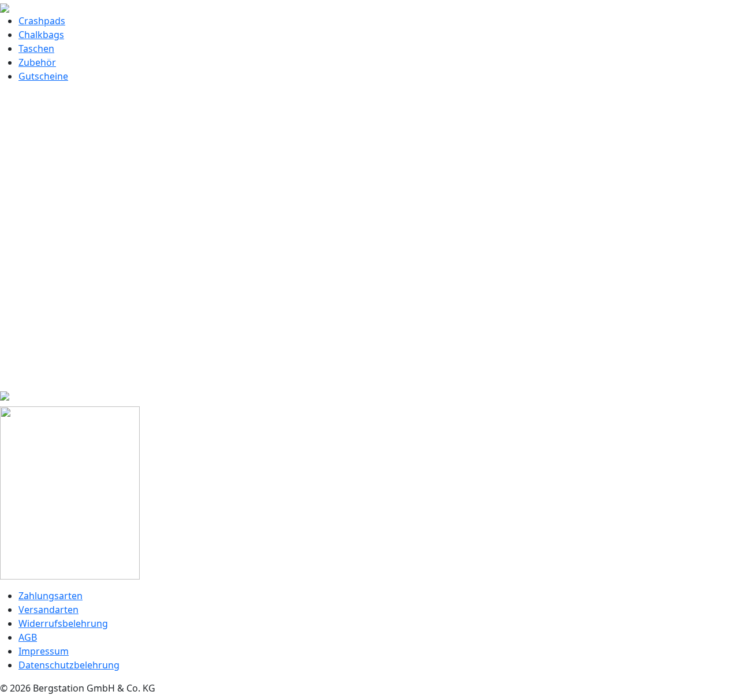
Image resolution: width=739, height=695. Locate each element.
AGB (27, 637)
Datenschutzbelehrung (69, 665)
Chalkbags (41, 34)
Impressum (43, 651)
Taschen (36, 48)
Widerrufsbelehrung (63, 623)
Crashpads (41, 20)
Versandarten (48, 609)
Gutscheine (43, 76)
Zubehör (37, 62)
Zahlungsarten (50, 595)
